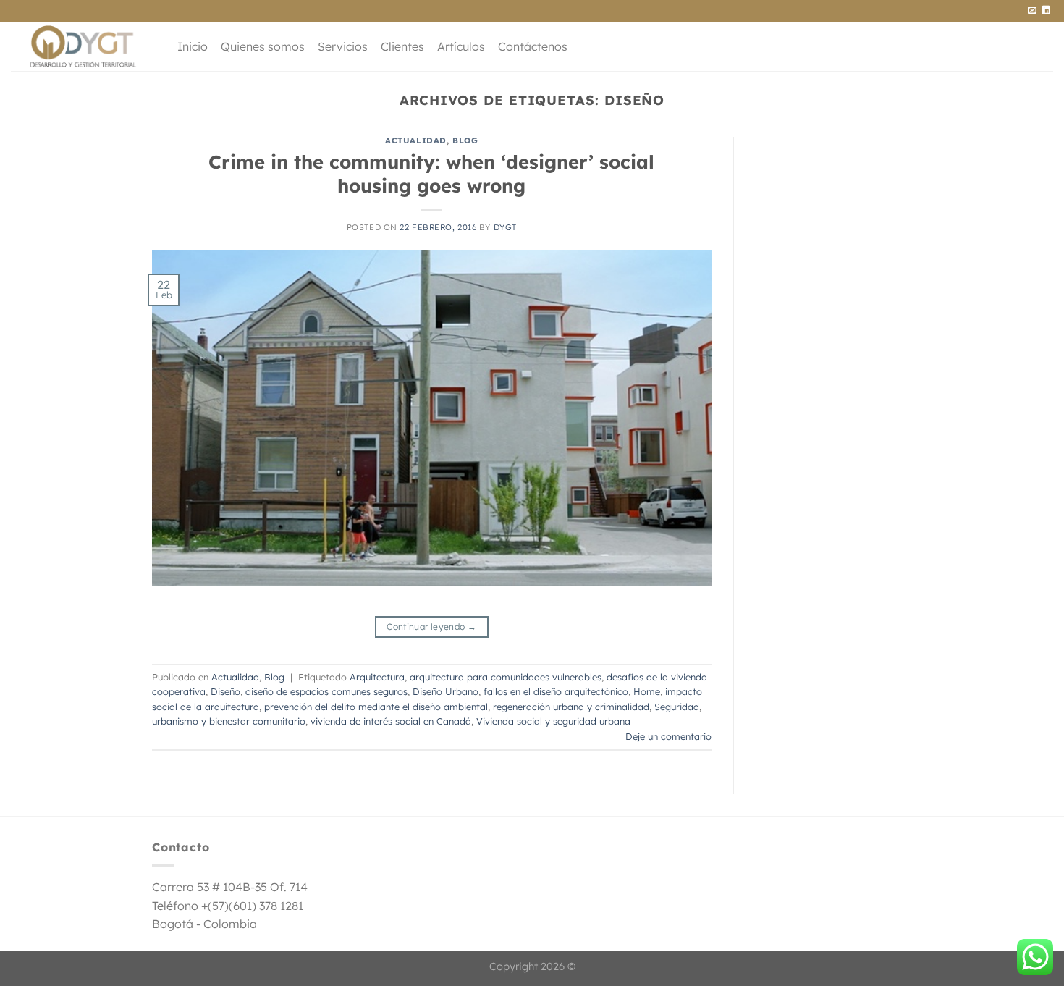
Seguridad (676, 706)
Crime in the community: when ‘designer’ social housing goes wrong (431, 173)
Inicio (192, 46)
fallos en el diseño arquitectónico (556, 691)
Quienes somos (263, 46)
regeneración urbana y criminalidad (571, 706)
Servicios (343, 46)
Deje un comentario (668, 736)
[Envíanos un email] (1032, 11)
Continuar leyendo (431, 626)
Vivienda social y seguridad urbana (553, 721)
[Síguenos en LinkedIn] (1046, 11)
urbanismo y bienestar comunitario (228, 721)
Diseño (225, 691)
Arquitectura (377, 677)
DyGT (505, 227)
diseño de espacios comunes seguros (326, 691)
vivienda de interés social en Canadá (391, 721)
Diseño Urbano (445, 691)
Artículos (461, 46)
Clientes (402, 46)
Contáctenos (532, 46)
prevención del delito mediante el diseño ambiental (376, 706)
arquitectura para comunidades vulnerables (505, 677)
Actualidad (416, 140)
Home (646, 691)
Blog (465, 140)
